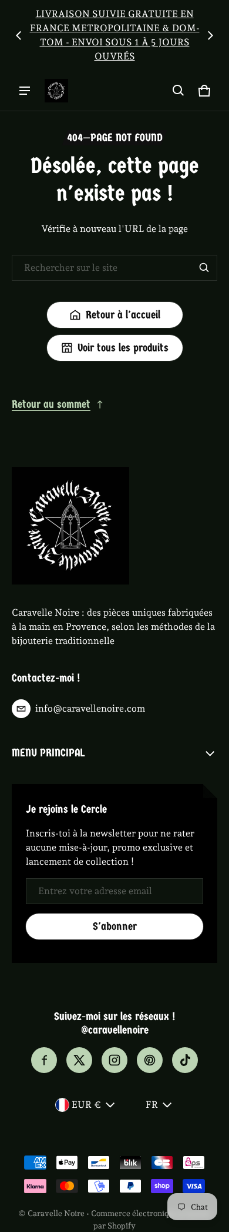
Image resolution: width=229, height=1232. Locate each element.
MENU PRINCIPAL (48, 752)
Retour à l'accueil (123, 314)
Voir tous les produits (123, 347)
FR (152, 1104)
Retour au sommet (51, 404)
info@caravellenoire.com (90, 708)
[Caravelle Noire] (56, 90)
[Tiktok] (185, 1060)
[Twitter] (79, 1060)
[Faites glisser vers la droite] (210, 35)
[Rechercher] (204, 268)
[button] (178, 91)
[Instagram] (114, 1060)
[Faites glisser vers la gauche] (19, 35)
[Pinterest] (150, 1060)
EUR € (86, 1104)
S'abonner (115, 926)
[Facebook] (44, 1060)
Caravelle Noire (56, 1213)
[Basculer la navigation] (25, 91)
